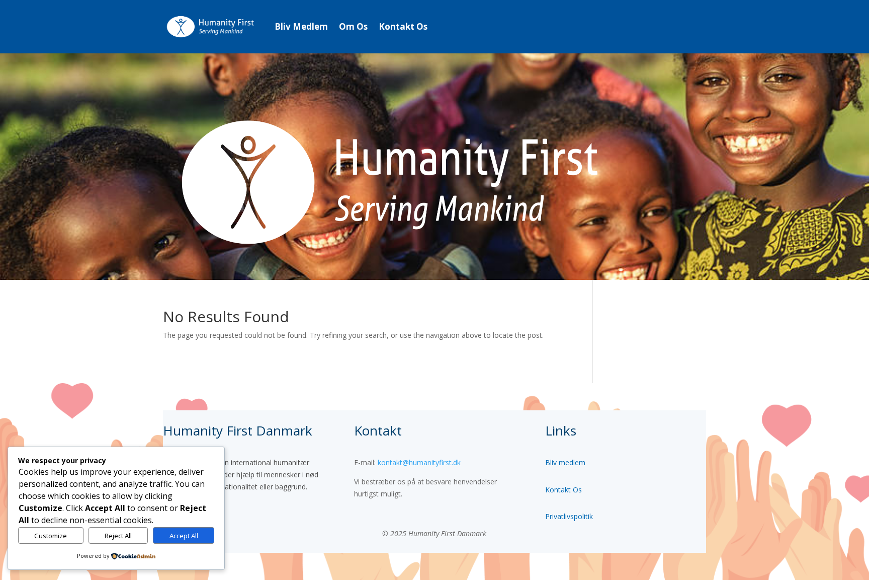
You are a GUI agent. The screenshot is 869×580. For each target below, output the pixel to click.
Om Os (353, 26)
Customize (50, 535)
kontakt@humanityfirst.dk (419, 462)
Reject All (118, 535)
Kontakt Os (403, 26)
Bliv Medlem (301, 26)
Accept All (183, 535)
